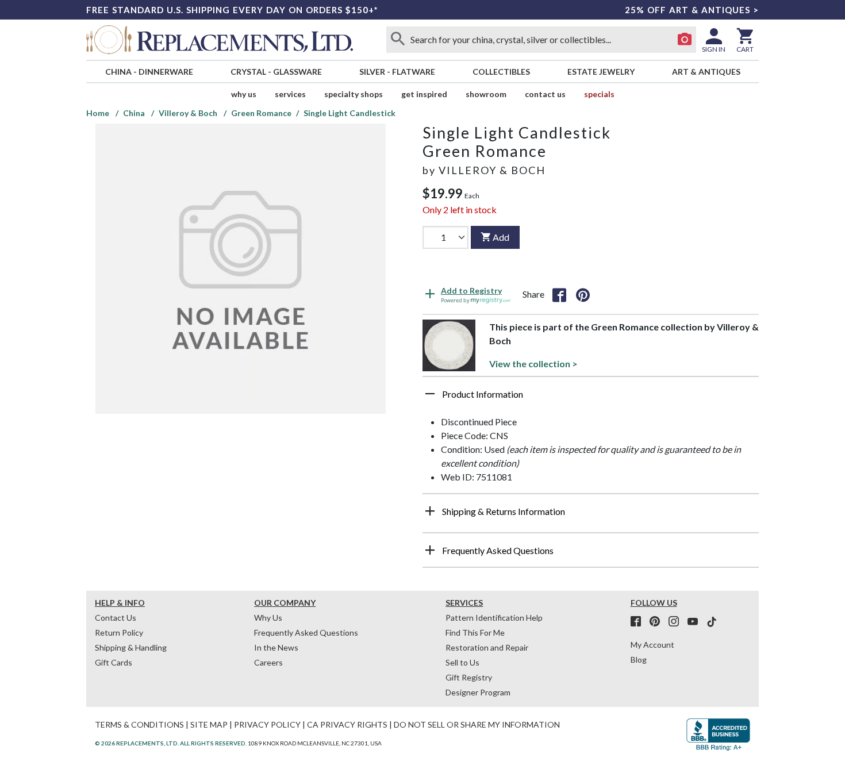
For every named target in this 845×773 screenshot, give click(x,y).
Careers (268, 662)
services (290, 94)
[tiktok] (711, 622)
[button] (590, 398)
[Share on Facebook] (559, 294)
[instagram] (677, 622)
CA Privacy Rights (347, 724)
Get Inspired (424, 94)
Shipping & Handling (131, 647)
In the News (276, 647)
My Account (652, 644)
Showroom (486, 94)
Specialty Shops (353, 94)
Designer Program (477, 692)
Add (501, 237)
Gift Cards (113, 662)
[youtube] (696, 622)
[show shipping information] (429, 510)
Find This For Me (475, 632)
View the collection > (533, 363)
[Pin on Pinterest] (583, 294)
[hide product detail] (429, 393)
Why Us (268, 617)
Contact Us (545, 94)
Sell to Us (462, 662)
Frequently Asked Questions (306, 632)
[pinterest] (658, 622)
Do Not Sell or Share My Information (477, 724)
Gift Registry (468, 677)
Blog (639, 659)
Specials (599, 94)
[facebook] (639, 622)
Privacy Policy (267, 724)
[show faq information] (429, 550)
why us (243, 94)
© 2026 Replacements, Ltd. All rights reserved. (171, 743)
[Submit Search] (397, 39)
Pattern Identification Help (494, 617)
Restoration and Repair (486, 647)
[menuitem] (149, 71)
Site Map (209, 724)
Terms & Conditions (139, 724)
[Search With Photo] (684, 39)
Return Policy (119, 632)
